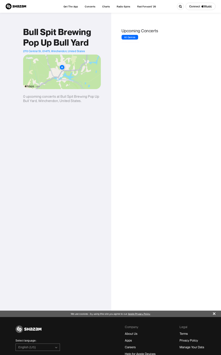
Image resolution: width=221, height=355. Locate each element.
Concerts (90, 6)
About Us (131, 333)
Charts (106, 6)
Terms (184, 333)
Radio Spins (123, 6)
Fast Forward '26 (146, 6)
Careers (130, 347)
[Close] (217, 312)
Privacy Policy (189, 340)
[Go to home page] (28, 331)
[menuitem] (70, 6)
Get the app (71, 6)
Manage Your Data (192, 347)
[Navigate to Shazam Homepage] (16, 6)
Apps (128, 340)
